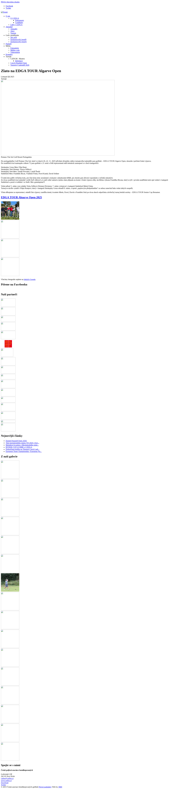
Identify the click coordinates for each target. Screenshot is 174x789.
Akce (12, 31)
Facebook (9, 6)
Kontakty (9, 54)
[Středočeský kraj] (8, 422)
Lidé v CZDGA (16, 25)
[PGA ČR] (7, 356)
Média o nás (15, 50)
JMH (60, 787)
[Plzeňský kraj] (8, 321)
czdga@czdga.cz (7, 778)
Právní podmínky (45, 787)
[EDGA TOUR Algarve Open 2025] (10, 219)
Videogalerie (15, 52)
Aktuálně (9, 27)
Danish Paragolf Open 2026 (16, 441)
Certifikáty (19, 23)
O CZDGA (14, 18)
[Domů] (4, 12)
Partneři (8, 44)
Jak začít (13, 37)
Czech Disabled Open (18, 63)
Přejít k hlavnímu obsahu (10, 2)
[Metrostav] (8, 373)
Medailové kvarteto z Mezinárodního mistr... (22, 445)
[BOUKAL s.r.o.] (8, 379)
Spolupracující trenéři (18, 40)
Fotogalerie (14, 48)
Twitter (8, 8)
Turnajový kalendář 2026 (19, 65)
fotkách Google (29, 279)
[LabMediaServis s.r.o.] (8, 396)
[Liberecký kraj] (8, 402)
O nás (8, 16)
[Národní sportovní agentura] (8, 387)
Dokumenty (19, 20)
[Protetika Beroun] (8, 365)
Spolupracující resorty (18, 42)
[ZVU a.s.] (8, 411)
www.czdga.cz (6, 781)
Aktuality (13, 29)
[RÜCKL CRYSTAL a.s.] (8, 330)
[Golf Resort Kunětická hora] (8, 419)
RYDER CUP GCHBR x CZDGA (19, 447)
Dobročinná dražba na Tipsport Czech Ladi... (22, 449)
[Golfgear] (8, 306)
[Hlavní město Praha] (8, 347)
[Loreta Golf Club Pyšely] (8, 339)
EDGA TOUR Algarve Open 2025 (21, 197)
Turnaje (13, 33)
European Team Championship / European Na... (24, 451)
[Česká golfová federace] (8, 315)
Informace (19, 61)
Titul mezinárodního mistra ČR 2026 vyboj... (22, 443)
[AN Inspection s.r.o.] (8, 431)
